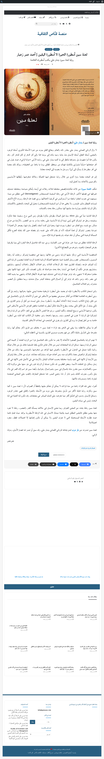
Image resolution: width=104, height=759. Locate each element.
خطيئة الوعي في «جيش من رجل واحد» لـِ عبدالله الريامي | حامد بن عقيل (18, 627)
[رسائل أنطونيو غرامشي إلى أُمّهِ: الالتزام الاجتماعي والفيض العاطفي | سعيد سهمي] (87, 660)
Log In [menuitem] (98, 1)
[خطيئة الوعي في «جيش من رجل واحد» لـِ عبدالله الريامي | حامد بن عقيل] (17, 613)
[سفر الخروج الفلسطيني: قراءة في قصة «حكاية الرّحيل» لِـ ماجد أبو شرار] (40, 607)
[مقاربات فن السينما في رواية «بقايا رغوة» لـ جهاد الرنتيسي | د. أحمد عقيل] (17, 639)
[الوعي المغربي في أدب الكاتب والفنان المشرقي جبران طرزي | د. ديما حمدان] (87, 607)
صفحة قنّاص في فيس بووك (52, 7)
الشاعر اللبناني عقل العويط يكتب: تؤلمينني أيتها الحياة (18, 737)
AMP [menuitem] (90, 1)
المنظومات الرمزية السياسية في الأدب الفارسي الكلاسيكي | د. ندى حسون (17, 668)
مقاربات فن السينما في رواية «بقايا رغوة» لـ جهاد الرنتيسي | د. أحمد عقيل (18, 647)
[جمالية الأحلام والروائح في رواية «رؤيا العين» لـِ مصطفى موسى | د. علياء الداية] (64, 660)
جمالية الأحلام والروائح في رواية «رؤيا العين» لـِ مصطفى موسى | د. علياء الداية (64, 668)
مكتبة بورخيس (64, 17)
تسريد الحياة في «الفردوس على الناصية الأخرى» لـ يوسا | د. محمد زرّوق (88, 647)
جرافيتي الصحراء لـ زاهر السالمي (18, 724)
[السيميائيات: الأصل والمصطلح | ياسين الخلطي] (40, 639)
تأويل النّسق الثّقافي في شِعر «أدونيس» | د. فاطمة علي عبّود (41, 668)
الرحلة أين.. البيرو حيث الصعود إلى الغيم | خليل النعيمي (17, 732)
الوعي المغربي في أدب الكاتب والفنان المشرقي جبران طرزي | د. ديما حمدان (87, 616)
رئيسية (87, 17)
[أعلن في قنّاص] (52, 684)
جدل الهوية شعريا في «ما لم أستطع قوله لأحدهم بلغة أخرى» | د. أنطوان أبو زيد (64, 616)
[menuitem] (102, 1)
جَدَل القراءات (60, 45)
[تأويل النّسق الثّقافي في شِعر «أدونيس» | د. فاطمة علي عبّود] (40, 660)
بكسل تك (36, 749)
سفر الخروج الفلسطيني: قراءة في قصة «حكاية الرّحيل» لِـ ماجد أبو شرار (40, 616)
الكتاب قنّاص (30, 17)
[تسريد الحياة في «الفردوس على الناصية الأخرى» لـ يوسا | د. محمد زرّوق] (87, 639)
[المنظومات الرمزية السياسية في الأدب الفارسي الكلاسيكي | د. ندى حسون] (17, 660)
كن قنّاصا (21, 17)
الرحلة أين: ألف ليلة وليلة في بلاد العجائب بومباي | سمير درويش (18, 718)
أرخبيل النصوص (77, 17)
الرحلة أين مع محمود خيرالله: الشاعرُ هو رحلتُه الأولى (18, 711)
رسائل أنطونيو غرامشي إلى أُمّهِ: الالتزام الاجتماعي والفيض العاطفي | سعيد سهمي (88, 668)
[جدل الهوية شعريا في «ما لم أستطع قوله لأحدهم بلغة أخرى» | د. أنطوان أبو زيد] (64, 607)
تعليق (52, 587)
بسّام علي (78, 142)
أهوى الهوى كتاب (91, 504)
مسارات (41, 17)
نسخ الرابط (44, 454)
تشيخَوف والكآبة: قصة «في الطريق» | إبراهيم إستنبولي (64, 647)
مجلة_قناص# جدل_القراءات (87, 448)
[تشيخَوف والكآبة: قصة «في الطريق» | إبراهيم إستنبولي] (64, 639)
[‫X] (77, 481)
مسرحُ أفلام (51, 17)
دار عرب (75, 430)
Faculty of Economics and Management (19, 730)
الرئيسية (75, 45)
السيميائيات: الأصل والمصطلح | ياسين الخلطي (40, 646)
